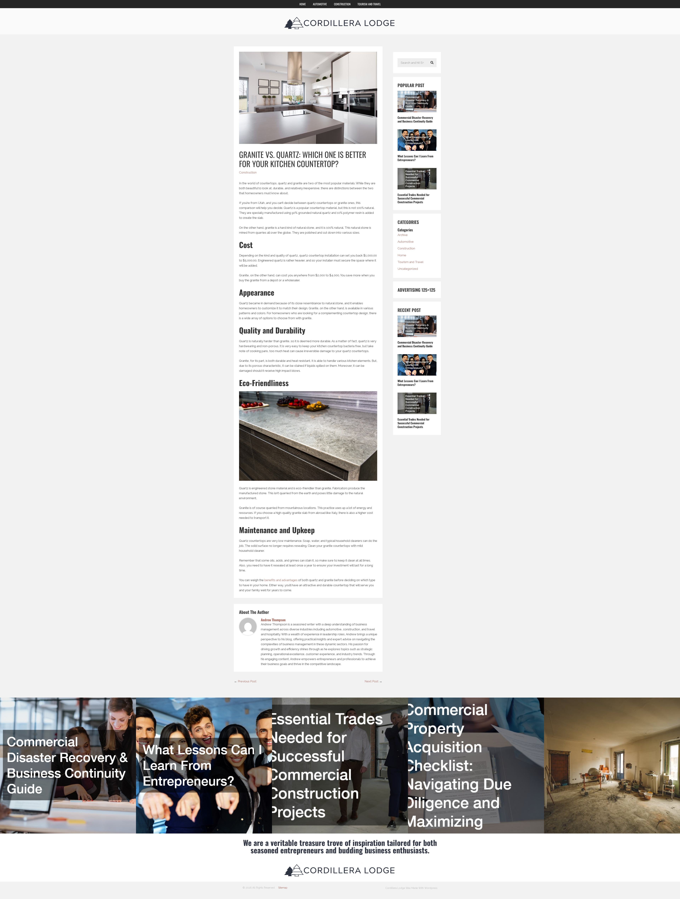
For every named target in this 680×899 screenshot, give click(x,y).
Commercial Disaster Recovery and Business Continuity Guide (415, 119)
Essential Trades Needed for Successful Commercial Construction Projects (413, 198)
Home (302, 4)
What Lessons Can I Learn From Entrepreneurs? (415, 158)
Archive (403, 235)
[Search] (431, 62)
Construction (342, 4)
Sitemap (282, 887)
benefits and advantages (281, 580)
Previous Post (245, 681)
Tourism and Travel (369, 4)
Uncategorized (408, 268)
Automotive (320, 4)
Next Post (373, 681)
